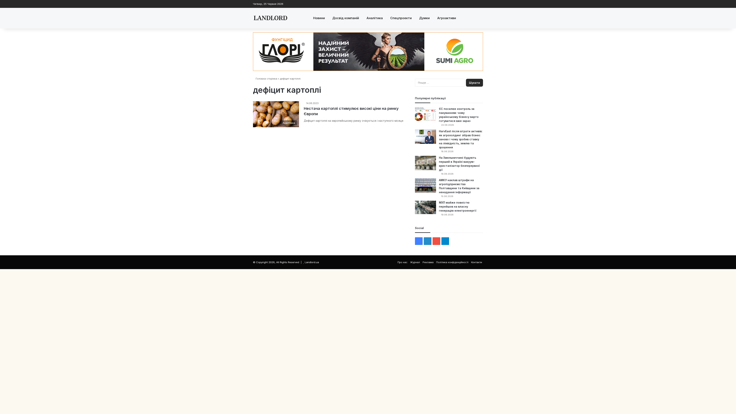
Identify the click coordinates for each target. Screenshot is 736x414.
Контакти (476, 262)
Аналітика (374, 18)
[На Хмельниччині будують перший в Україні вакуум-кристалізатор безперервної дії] (425, 163)
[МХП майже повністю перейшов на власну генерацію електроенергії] (425, 207)
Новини (319, 18)
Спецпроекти (401, 18)
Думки (424, 18)
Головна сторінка (266, 78)
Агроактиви (446, 18)
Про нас (402, 262)
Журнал (415, 262)
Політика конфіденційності (452, 262)
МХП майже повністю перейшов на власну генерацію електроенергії (457, 206)
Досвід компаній (345, 18)
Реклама (428, 262)
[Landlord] (270, 18)
